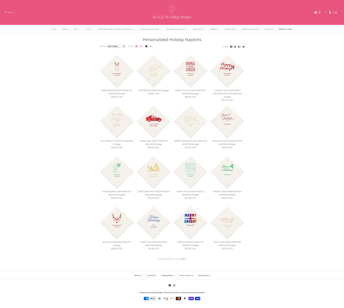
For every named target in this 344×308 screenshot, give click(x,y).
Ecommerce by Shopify (196, 292)
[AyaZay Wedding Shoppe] (172, 4)
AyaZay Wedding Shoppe (154, 292)
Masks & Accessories (251, 29)
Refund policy (204, 275)
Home (54, 29)
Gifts (77, 29)
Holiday (65, 29)
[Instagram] (319, 12)
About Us (138, 275)
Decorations (199, 29)
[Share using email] (244, 47)
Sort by (103, 46)
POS (183, 292)
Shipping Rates (168, 275)
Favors (89, 29)
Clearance (269, 29)
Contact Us (151, 275)
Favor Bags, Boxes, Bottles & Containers (116, 29)
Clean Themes (176, 292)
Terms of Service (186, 275)
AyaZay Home (230, 29)
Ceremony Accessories (150, 29)
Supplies (215, 29)
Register (282, 29)
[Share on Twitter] (235, 47)
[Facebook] (316, 12)
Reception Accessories (177, 29)
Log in (289, 29)
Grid (141, 46)
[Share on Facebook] (231, 47)
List (150, 46)
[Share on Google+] (239, 47)
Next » (184, 259)
